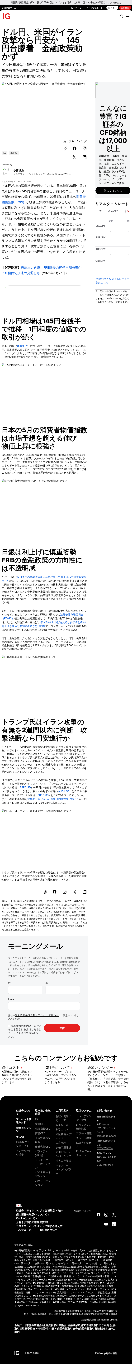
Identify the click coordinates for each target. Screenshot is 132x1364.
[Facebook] (75, 148)
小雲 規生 (18, 170)
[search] (121, 16)
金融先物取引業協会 (54, 1325)
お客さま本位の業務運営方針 (33, 1222)
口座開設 (125, 7)
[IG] (6, 16)
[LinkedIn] (85, 157)
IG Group (100, 1353)
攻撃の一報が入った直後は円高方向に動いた (53, 798)
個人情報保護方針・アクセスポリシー (37, 1015)
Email (11, 998)
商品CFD (40, 1133)
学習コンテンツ (24, 1129)
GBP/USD (25, 787)
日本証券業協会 (33, 1325)
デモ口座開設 (63, 1147)
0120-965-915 (105, 1127)
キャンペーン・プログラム (63, 1169)
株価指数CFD (42, 1128)
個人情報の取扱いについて (31, 1214)
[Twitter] (75, 157)
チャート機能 (84, 1137)
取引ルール (62, 1124)
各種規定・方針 (54, 1210)
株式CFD (113, 211)
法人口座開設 (63, 1160)
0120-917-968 (105, 1164)
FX (4, 152)
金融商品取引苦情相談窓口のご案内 (88, 1325)
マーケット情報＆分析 (24, 1120)
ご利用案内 (62, 1110)
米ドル (13, 152)
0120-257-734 (105, 1148)
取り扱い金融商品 (43, 1112)
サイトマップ (34, 1210)
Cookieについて (25, 1218)
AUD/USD (63, 791)
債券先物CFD (42, 1146)
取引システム (84, 1110)
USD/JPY (22, 345)
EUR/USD (43, 795)
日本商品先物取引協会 (65, 1328)
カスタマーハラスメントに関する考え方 (39, 1225)
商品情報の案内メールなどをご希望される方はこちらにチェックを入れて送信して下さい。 (25, 1031)
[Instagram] (85, 148)
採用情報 (112, 1353)
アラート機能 (84, 1133)
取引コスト (62, 1129)
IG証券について (24, 1112)
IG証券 (20, 1210)
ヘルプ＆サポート (26, 1229)
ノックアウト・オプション (43, 1163)
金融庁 (18, 1325)
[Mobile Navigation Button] (127, 16)
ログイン (112, 7)
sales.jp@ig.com (106, 1135)
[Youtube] (106, 1224)
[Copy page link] (65, 148)
